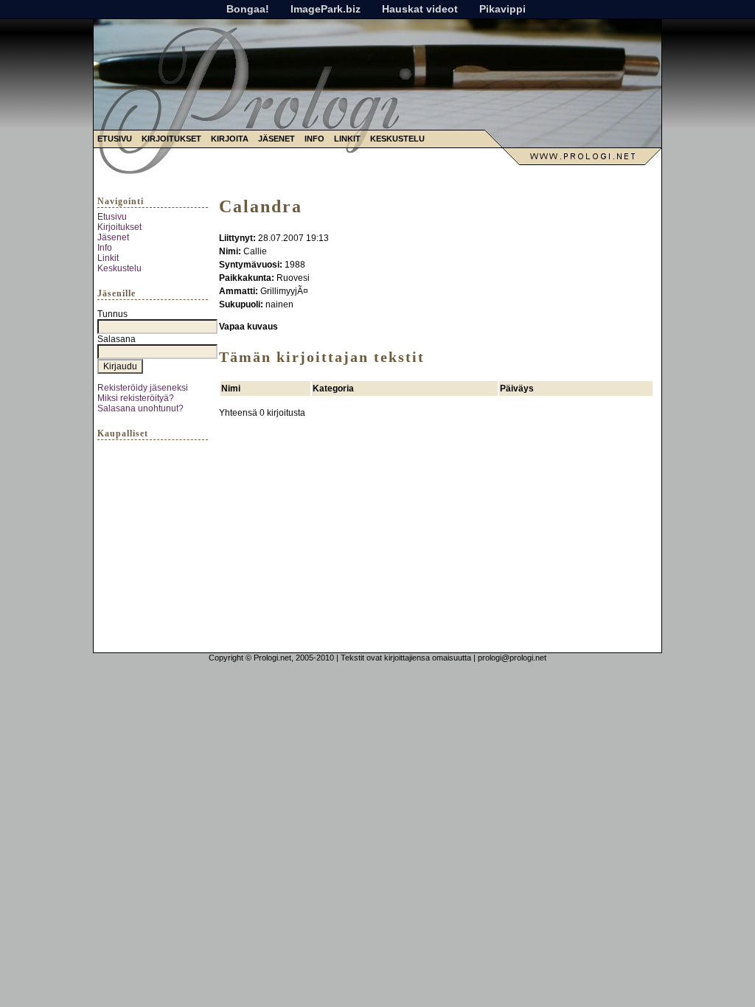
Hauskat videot (420, 9)
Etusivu (114, 138)
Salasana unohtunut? (140, 408)
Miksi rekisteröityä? (135, 398)
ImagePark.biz (325, 9)
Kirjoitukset (171, 138)
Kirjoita (229, 138)
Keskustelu (397, 138)
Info (314, 138)
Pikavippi (502, 9)
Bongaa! (247, 9)
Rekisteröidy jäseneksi (142, 388)
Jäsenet (276, 138)
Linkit (347, 138)
